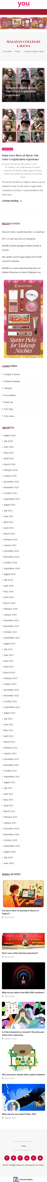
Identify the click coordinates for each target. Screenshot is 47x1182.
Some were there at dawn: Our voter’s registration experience (22, 91)
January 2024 (10, 614)
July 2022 (8, 718)
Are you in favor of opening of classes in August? (20, 912)
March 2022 (9, 741)
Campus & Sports (12, 374)
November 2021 (11, 764)
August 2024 (9, 574)
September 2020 (12, 845)
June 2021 (8, 793)
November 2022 (11, 695)
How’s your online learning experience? (20, 953)
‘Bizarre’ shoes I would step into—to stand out (23, 231)
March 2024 (9, 602)
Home (23, 1146)
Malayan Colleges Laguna (24, 170)
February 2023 (10, 678)
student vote (18, 174)
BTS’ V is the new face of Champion (18, 238)
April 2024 (9, 597)
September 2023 (12, 637)
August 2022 (9, 712)
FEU (13, 170)
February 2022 (10, 747)
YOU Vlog (8, 409)
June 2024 (8, 585)
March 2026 (9, 464)
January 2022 (10, 753)
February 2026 (10, 469)
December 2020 (11, 828)
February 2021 (10, 816)
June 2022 (8, 724)
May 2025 (8, 521)
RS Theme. (40, 1165)
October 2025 (10, 493)
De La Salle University (23, 167)
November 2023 (11, 626)
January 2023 (10, 683)
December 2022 (11, 689)
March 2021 (9, 811)
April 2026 (9, 458)
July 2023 (8, 649)
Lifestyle (8, 388)
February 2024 (10, 608)
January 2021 (10, 822)
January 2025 (10, 545)
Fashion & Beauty (12, 381)
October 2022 (10, 701)
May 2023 (8, 660)
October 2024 (10, 562)
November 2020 (11, 834)
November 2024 (11, 556)
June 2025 (8, 516)
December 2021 (11, 759)
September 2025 (12, 498)
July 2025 (8, 510)
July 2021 (8, 787)
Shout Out (8, 402)
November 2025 (11, 487)
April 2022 (9, 735)
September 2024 (12, 568)
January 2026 (10, 475)
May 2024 (8, 591)
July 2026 (8, 441)
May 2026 (8, 452)
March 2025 (9, 533)
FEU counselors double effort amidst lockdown (23, 1074)
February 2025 (10, 539)
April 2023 (8, 666)
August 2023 (9, 643)
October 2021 (10, 770)
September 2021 (12, 776)
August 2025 (9, 504)
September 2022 (12, 707)
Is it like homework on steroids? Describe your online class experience (23, 1033)
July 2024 (8, 579)
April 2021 (8, 805)
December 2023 (11, 620)
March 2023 (9, 672)
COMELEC (12, 167)
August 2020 (10, 851)
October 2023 (10, 631)
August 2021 (9, 782)
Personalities (10, 395)
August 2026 (9, 435)
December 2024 (11, 550)
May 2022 (8, 730)
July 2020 (8, 857)
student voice (8, 174)
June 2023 (8, 654)
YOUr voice (7, 149)
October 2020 (10, 840)
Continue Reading (10, 200)
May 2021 (8, 799)
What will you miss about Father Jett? (19, 1114)
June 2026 (8, 446)
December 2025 (11, 481)
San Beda (38, 170)
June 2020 (9, 863)
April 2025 (8, 527)
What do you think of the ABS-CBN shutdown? (23, 992)
